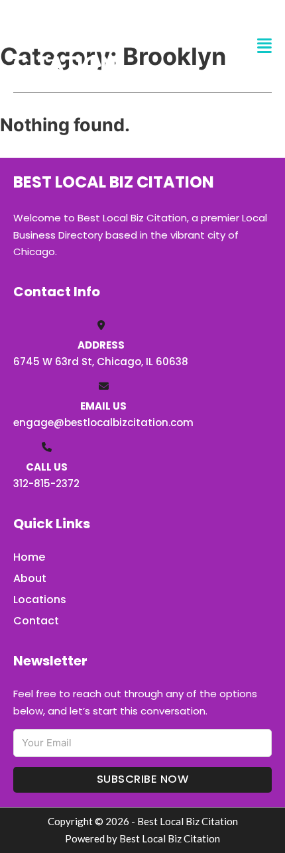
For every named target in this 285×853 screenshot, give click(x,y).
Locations (39, 599)
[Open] (264, 46)
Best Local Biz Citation (94, 45)
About (29, 578)
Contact (36, 620)
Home (29, 557)
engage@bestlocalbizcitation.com (103, 422)
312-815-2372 (46, 483)
